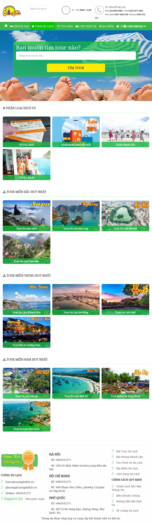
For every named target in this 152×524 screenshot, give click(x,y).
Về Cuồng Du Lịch (127, 510)
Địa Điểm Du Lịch (127, 468)
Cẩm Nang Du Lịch (128, 474)
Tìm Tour (76, 68)
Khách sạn (21, 26)
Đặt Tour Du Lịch (127, 451)
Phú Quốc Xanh (34, 499)
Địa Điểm (107, 26)
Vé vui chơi (64, 26)
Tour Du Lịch (44, 26)
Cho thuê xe (87, 26)
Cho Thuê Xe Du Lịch (129, 462)
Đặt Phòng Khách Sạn (129, 457)
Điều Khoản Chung (128, 495)
